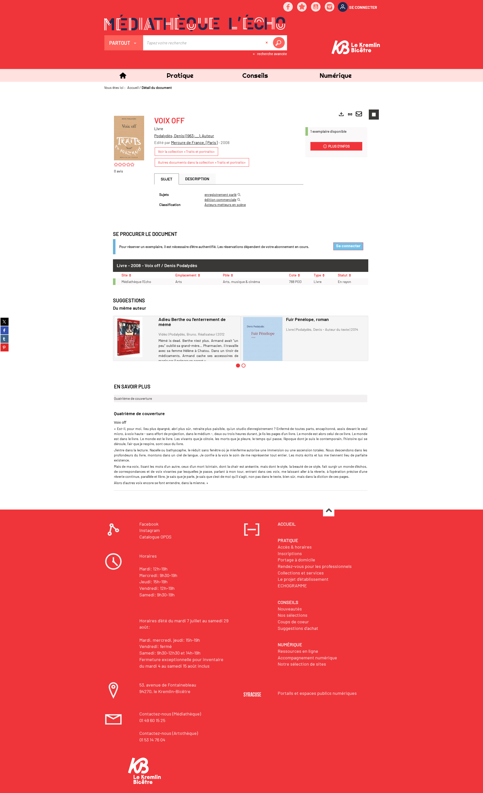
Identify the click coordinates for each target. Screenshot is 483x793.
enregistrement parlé (220, 194)
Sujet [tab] (166, 178)
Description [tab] (197, 178)
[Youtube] (316, 7)
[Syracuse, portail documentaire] (194, 23)
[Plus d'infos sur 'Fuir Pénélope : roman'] (263, 346)
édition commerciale (220, 199)
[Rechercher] (238, 194)
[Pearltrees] (302, 7)
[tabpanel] (228, 199)
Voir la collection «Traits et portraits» (186, 151)
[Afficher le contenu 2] (244, 366)
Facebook (148, 524)
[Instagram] (330, 7)
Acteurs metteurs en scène (225, 204)
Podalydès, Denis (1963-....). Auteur (184, 135)
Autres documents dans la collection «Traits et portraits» (202, 162)
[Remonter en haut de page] (328, 511)
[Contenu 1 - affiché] (238, 366)
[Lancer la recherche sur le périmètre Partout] (280, 42)
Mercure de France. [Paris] (194, 142)
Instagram (149, 530)
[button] (180, 75)
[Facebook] (288, 7)
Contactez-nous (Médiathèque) (170, 713)
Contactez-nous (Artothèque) (168, 733)
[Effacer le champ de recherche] (267, 42)
